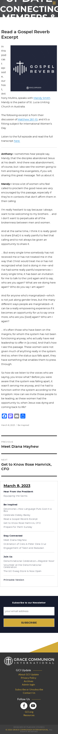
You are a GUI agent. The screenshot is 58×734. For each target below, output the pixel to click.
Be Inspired (23, 425)
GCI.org (29, 712)
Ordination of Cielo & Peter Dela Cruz (25, 544)
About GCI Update (28, 674)
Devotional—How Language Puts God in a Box (28, 510)
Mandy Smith (42, 98)
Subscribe (29, 622)
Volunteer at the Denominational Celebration (22, 566)
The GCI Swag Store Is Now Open (22, 571)
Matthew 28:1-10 (28, 119)
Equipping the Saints (15, 496)
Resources (29, 715)
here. (17, 141)
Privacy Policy (28, 678)
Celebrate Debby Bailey (17, 515)
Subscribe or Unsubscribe (29, 689)
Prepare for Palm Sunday (18, 527)
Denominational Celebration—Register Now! (29, 561)
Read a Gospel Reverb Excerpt (21, 519)
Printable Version (14, 580)
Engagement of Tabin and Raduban (24, 548)
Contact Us (29, 693)
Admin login (28, 684)
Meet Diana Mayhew (15, 540)
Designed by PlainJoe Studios (29, 727)
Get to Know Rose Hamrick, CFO (22, 523)
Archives (28, 681)
